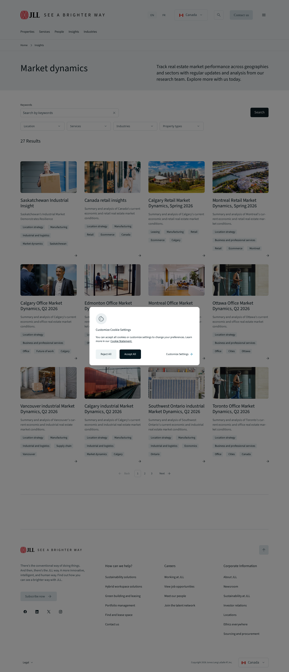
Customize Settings (179, 354)
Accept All (130, 354)
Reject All (106, 354)
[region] (144, 336)
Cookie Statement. (121, 341)
